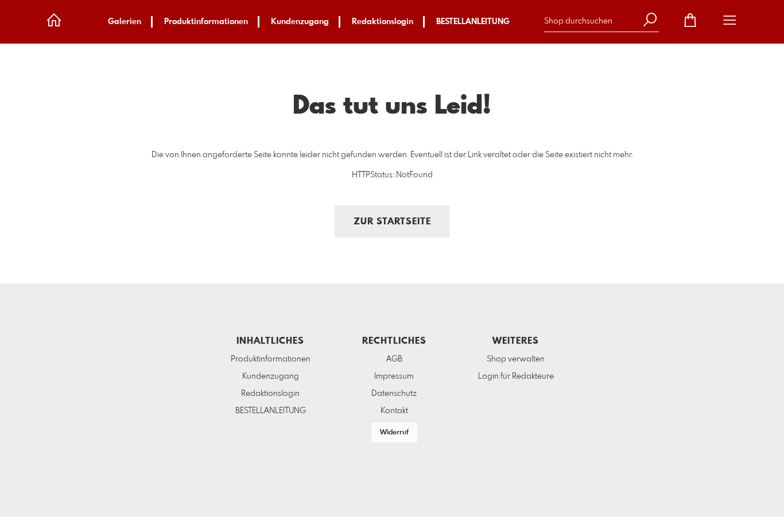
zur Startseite (392, 222)
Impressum (394, 376)
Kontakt (394, 411)
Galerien (124, 22)
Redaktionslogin (382, 22)
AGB (394, 359)
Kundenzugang (300, 22)
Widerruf (394, 432)
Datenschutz (394, 394)
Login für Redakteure (516, 376)
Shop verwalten (516, 359)
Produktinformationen (206, 22)
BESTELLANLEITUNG (473, 22)
